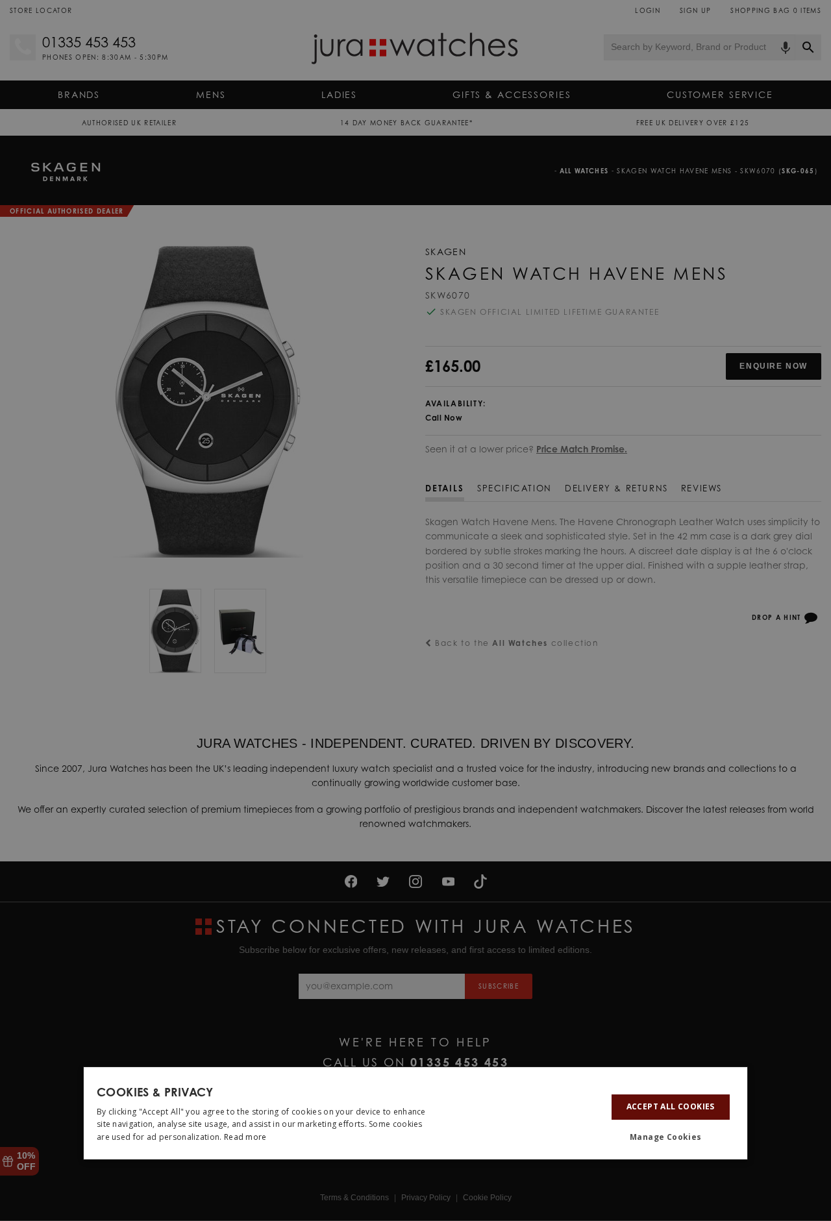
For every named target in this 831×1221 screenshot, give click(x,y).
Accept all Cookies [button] (670, 1106)
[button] (670, 1137)
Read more (245, 1136)
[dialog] (415, 1113)
